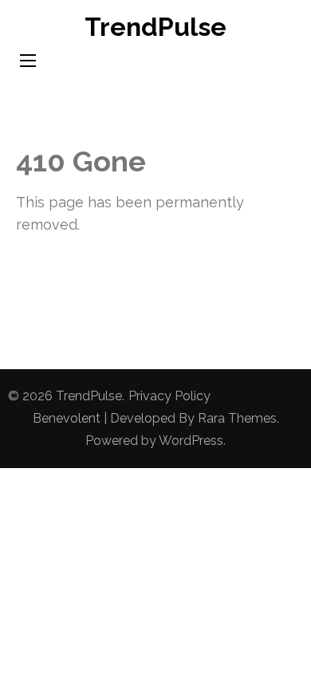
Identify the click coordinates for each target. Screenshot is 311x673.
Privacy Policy (169, 395)
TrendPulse (155, 26)
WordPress (191, 440)
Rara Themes (237, 418)
